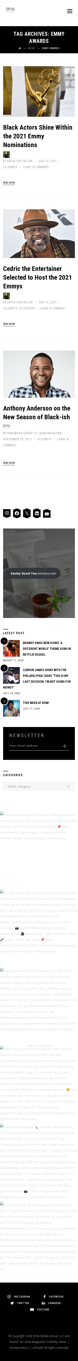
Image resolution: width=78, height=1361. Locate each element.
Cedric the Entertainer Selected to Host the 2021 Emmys (37, 277)
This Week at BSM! (36, 703)
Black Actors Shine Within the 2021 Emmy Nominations (37, 136)
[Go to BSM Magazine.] (20, 48)
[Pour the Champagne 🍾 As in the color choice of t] (39, 1163)
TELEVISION (27, 308)
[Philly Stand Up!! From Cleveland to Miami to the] (39, 1085)
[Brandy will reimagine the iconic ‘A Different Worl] (39, 851)
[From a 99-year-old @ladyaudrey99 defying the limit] (39, 1241)
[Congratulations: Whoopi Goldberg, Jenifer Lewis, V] (39, 1007)
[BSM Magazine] (10, 10)
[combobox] (39, 786)
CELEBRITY (10, 167)
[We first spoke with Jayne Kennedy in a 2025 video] (39, 929)
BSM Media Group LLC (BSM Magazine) (35, 433)
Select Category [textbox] (18, 786)
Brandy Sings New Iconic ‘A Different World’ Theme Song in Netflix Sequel (47, 648)
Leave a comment (36, 167)
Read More (9, 182)
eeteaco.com (33, 573)
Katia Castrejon (20, 161)
